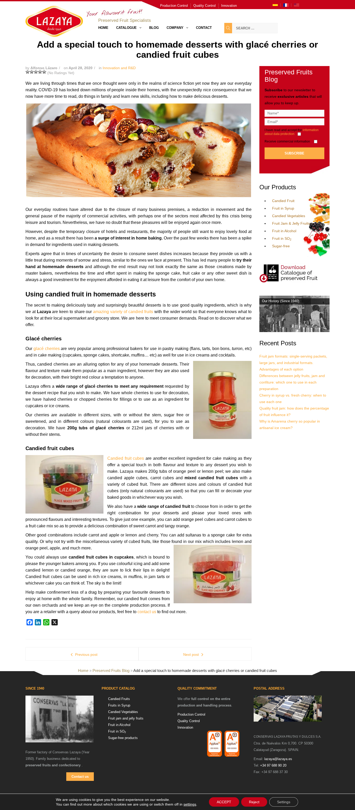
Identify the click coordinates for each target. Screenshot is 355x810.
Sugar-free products (123, 738)
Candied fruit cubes (125, 458)
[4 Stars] (40, 72)
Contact (204, 28)
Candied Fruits (119, 699)
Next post (191, 654)
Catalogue (126, 28)
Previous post (86, 654)
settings (189, 804)
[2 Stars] (32, 72)
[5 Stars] (44, 72)
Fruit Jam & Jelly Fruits (291, 223)
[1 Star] (27, 72)
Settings (283, 802)
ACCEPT (224, 802)
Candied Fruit (283, 201)
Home (103, 28)
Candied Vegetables (288, 216)
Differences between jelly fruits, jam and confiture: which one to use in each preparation (292, 382)
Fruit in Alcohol (284, 231)
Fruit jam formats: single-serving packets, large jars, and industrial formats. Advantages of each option (293, 362)
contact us (146, 612)
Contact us (80, 777)
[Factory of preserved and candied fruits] (288, 709)
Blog (154, 28)
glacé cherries (47, 348)
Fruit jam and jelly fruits (125, 718)
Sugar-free (281, 246)
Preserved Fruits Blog (111, 670)
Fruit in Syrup (283, 208)
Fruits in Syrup (119, 705)
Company (175, 28)
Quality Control (204, 6)
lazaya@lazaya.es (278, 759)
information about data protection (292, 132)
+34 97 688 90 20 (273, 765)
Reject (254, 802)
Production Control (174, 6)
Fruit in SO (281, 238)
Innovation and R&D (119, 68)
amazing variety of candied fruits (123, 311)
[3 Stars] (36, 72)
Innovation (229, 6)
